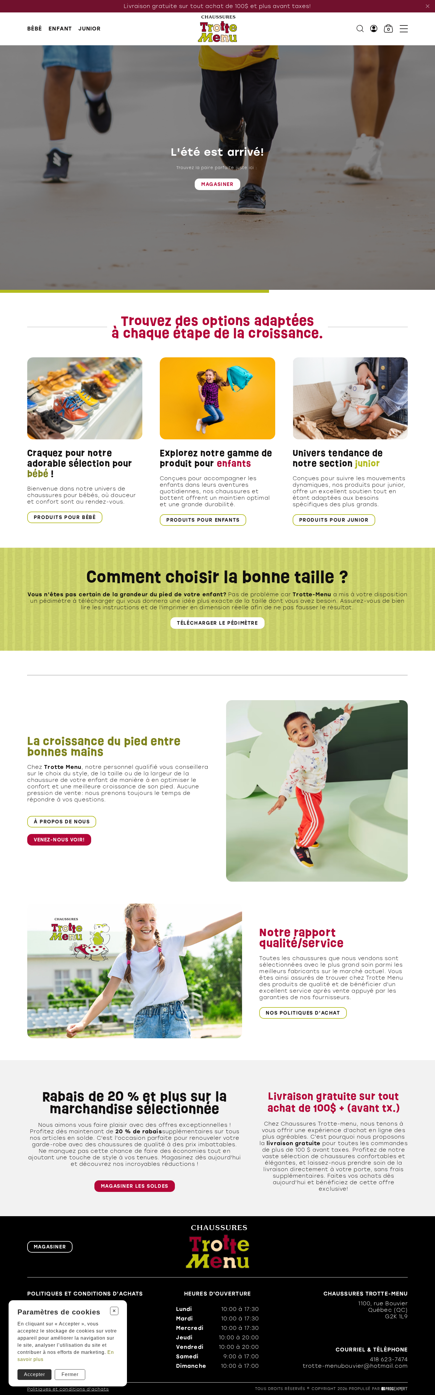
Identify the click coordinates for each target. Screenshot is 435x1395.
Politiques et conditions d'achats (85, 1293)
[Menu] (404, 28)
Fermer (70, 1374)
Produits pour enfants (203, 520)
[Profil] (374, 28)
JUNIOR (89, 28)
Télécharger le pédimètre (217, 623)
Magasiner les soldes (134, 1186)
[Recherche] (360, 28)
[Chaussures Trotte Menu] (217, 28)
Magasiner (217, 183)
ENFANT (60, 28)
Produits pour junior (334, 520)
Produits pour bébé (65, 517)
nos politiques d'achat (303, 1013)
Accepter (34, 1374)
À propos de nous (62, 822)
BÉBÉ (34, 28)
